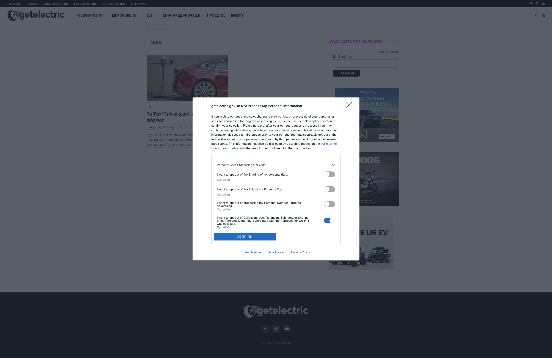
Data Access (276, 252)
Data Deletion (251, 252)
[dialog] (276, 179)
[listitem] (276, 165)
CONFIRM (245, 236)
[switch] (329, 174)
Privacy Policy (300, 252)
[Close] (351, 106)
